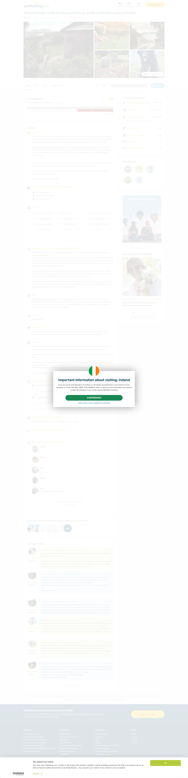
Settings (36, 774)
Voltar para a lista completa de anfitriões (94, 403)
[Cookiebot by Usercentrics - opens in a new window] (18, 773)
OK (165, 763)
